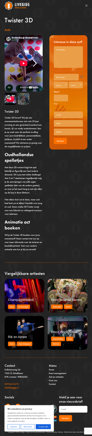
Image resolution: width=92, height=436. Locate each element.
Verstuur (60, 140)
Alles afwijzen (27, 427)
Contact (52, 384)
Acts (7, 30)
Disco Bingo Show (64, 332)
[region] (29, 418)
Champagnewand (20, 300)
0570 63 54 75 (12, 384)
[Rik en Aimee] (24, 333)
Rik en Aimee (17, 337)
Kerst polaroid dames (66, 300)
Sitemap (60, 432)
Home (51, 369)
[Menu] (86, 6)
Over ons (53, 380)
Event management (57, 373)
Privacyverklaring (51, 432)
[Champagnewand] (24, 296)
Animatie (57, 307)
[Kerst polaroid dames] (67, 296)
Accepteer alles (43, 427)
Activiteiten (58, 339)
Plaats (56, 104)
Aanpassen (13, 427)
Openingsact (24, 344)
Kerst (68, 307)
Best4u (82, 432)
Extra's (56, 344)
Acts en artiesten (56, 376)
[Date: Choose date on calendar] (81, 76)
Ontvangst (23, 307)
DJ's (70, 339)
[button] (34, 63)
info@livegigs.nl (12, 387)
